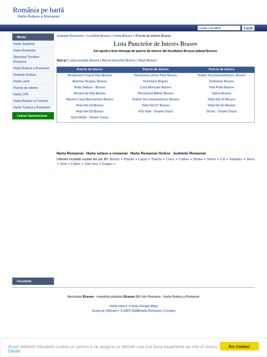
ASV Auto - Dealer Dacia (155, 111)
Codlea (183, 159)
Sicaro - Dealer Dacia (221, 111)
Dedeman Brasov (221, 81)
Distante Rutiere (24, 75)
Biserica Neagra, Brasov (89, 81)
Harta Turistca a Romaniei (31, 107)
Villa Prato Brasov (221, 87)
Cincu (170, 159)
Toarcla (156, 159)
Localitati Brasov (98, 36)
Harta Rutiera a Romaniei (38, 16)
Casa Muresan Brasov (155, 87)
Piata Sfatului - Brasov (89, 87)
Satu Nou (91, 164)
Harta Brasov (123, 36)
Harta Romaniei (24, 50)
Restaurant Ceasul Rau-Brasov (90, 75)
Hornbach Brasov (155, 81)
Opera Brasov (221, 93)
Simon (211, 159)
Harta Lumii (21, 81)
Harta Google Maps (144, 306)
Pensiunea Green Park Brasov (155, 75)
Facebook (24, 281)
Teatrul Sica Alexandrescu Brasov (155, 99)
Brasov (115, 159)
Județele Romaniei (70, 36)
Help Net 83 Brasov (90, 111)
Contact (169, 311)
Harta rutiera (118, 306)
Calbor (76, 164)
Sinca (250, 159)
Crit (222, 159)
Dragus (107, 164)
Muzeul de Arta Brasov (90, 93)
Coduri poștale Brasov (83, 60)
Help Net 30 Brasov (221, 99)
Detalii (14, 350)
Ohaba (198, 159)
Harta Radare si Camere (30, 101)
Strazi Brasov (147, 60)
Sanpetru (235, 159)
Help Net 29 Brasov (90, 105)
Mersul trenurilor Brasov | (120, 60)
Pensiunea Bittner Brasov (156, 93)
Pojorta (129, 159)
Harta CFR (20, 94)
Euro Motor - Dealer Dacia (89, 117)
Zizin (63, 164)
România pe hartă (38, 10)
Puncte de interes (25, 88)
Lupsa (142, 159)
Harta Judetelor (24, 44)
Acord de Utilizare (104, 311)
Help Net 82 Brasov (221, 105)
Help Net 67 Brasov (155, 105)
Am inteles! (239, 346)
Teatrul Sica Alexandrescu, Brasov (221, 75)
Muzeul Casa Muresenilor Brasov (89, 99)
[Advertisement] (33, 197)
